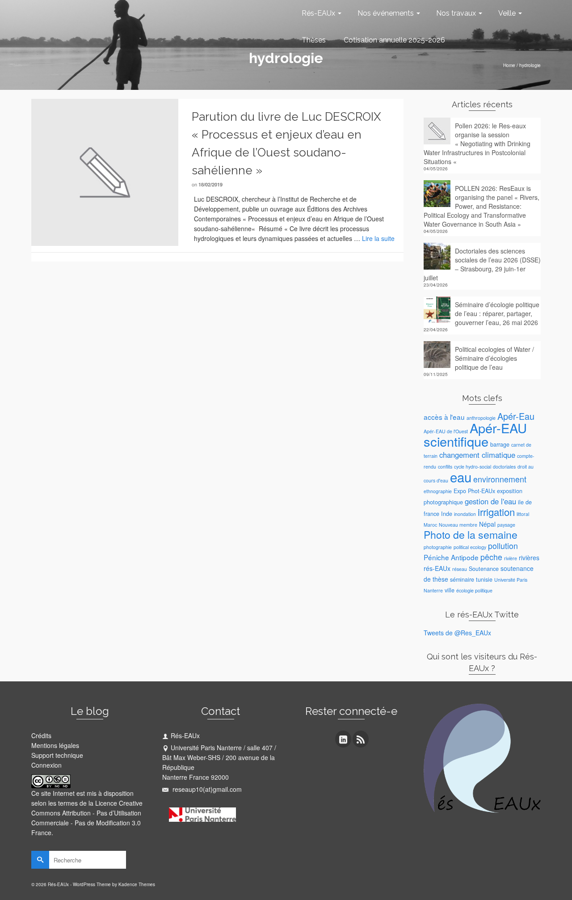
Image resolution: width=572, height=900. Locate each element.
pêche (491, 556)
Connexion (46, 765)
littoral (523, 514)
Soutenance (484, 569)
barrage (499, 444)
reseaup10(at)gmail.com (206, 789)
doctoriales (504, 466)
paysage (506, 524)
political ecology (470, 547)
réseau (459, 569)
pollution (503, 545)
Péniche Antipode (451, 557)
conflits (445, 466)
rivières (529, 557)
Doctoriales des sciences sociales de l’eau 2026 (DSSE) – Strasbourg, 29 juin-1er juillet (482, 264)
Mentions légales (55, 745)
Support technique (57, 755)
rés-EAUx (437, 568)
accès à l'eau (444, 417)
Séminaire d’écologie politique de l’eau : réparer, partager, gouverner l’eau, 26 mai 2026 (497, 313)
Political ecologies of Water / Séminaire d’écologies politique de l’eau (494, 358)
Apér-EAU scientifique (475, 434)
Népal (487, 524)
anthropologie (481, 417)
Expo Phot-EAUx (474, 491)
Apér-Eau (515, 416)
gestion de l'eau (490, 501)
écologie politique (474, 590)
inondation (465, 514)
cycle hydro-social (472, 466)
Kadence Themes (136, 884)
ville (449, 590)
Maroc (430, 524)
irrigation (496, 512)
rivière (510, 558)
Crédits (41, 735)
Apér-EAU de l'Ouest (446, 431)
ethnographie (438, 491)
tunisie (484, 579)
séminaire (462, 579)
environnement (499, 479)
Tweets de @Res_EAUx (457, 632)
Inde (446, 514)
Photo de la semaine (470, 534)
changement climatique (477, 454)
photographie (438, 547)
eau (460, 476)
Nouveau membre (458, 524)
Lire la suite (378, 238)
